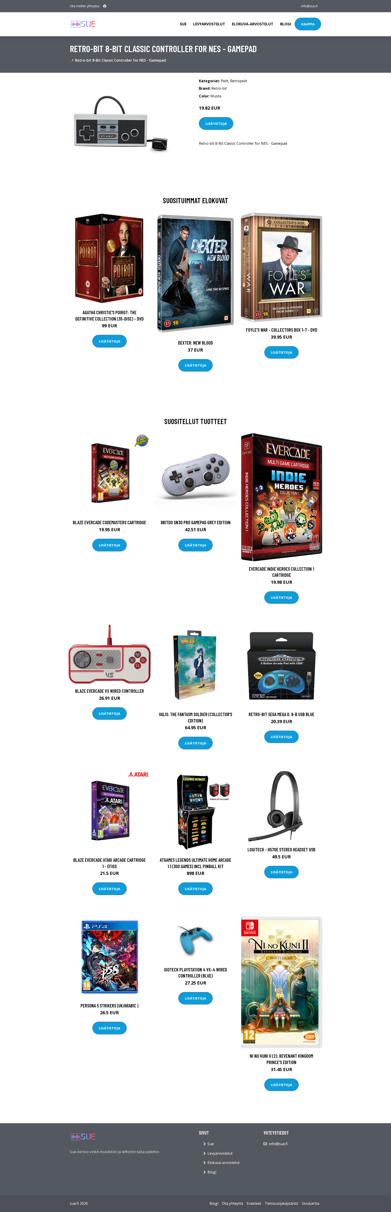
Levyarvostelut (209, 24)
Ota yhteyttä (232, 1203)
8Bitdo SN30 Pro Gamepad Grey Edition (196, 522)
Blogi (285, 24)
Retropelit (238, 80)
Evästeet (254, 1203)
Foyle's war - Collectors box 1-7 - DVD (281, 330)
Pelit (224, 80)
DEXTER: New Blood (195, 342)
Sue (183, 24)
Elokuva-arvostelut (252, 24)
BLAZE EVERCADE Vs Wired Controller (109, 691)
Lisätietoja (216, 123)
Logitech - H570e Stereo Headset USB (281, 849)
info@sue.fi (309, 6)
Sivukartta (310, 1203)
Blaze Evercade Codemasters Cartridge (109, 522)
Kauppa (308, 24)
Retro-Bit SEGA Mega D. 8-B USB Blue (281, 714)
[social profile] (104, 6)
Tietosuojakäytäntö (281, 1203)
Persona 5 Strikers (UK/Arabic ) (109, 1005)
